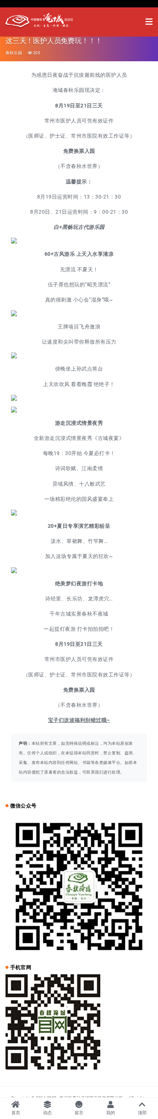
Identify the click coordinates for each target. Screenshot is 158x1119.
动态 (47, 1112)
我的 (110, 1112)
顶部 (142, 1112)
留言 (79, 1112)
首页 (16, 1112)
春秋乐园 (14, 53)
